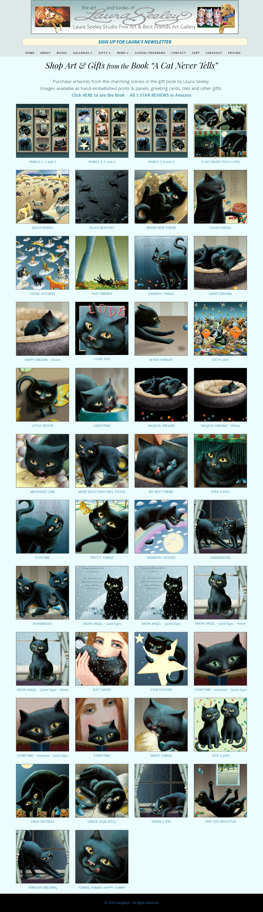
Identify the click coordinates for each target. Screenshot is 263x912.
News (121, 53)
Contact (178, 53)
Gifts (103, 53)
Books (62, 53)
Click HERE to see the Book (98, 95)
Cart (196, 53)
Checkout (214, 53)
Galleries (81, 53)
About (45, 53)
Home (29, 53)
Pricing (234, 53)
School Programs (150, 53)
